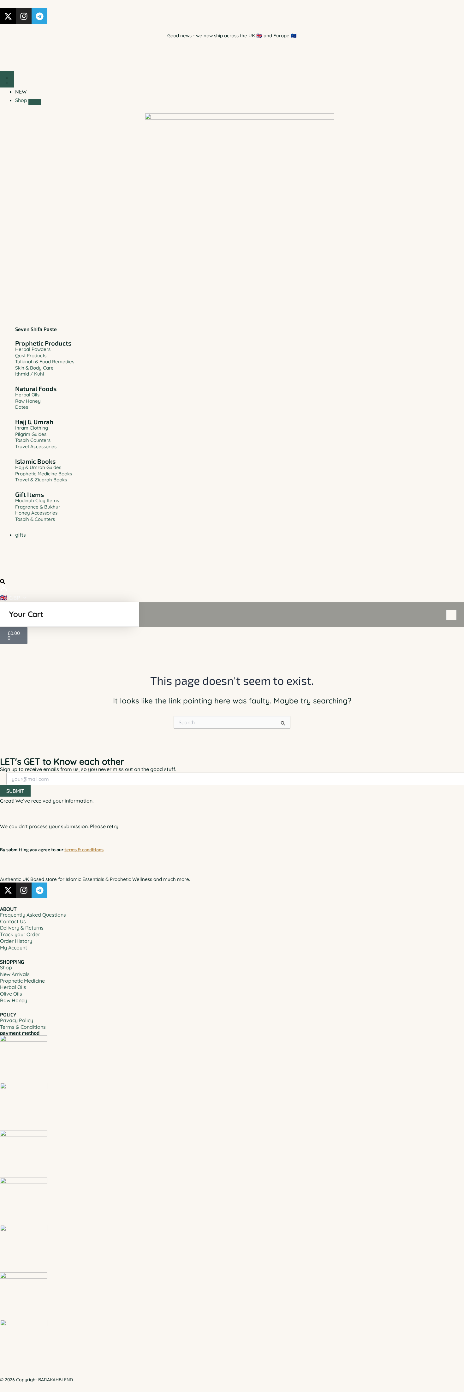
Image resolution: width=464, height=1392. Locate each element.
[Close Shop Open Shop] (34, 102)
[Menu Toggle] (7, 79)
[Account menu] (4, 588)
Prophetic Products (43, 343)
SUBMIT (15, 791)
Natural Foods (36, 388)
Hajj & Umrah (34, 421)
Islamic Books (35, 461)
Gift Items (29, 494)
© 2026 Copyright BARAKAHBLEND (36, 1380)
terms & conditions (84, 849)
